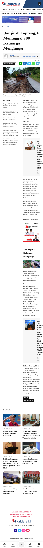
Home (4, 546)
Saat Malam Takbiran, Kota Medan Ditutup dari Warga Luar (30, 461)
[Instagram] (24, 530)
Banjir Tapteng (28, 400)
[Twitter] (19, 530)
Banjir (26, 397)
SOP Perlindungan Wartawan (21, 514)
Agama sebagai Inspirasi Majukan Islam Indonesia (11, 491)
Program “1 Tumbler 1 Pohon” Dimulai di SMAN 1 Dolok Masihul (10, 105)
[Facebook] (15, 530)
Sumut (34, 56)
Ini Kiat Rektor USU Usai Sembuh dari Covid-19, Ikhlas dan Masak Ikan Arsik (10, 125)
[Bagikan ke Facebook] (25, 63)
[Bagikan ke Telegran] (38, 63)
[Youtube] (28, 530)
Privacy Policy (25, 512)
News (29, 56)
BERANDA (4, 9)
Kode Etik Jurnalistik (21, 516)
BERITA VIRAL (31, 9)
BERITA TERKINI (14, 9)
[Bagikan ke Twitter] (29, 63)
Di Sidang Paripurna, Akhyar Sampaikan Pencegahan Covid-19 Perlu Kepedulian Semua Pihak (11, 463)
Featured (10, 27)
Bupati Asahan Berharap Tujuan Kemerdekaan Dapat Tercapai (31, 491)
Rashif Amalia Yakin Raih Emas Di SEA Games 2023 (10, 433)
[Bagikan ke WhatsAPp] (33, 63)
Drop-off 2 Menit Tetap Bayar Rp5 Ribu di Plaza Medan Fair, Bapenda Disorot (10, 112)
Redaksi (15, 512)
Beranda (4, 27)
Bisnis (23, 9)
